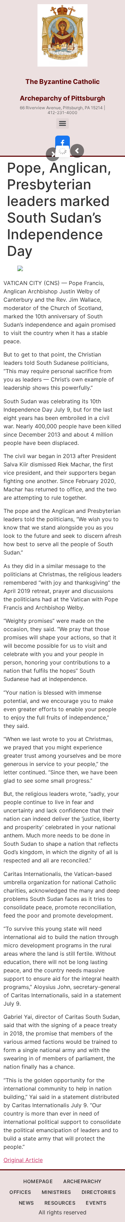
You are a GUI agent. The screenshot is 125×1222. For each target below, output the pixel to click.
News (26, 1203)
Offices (20, 1192)
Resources (60, 1203)
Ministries (56, 1192)
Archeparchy (82, 1181)
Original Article (23, 1159)
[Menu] (62, 123)
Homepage (38, 1181)
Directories (99, 1192)
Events (96, 1203)
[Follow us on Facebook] (62, 143)
